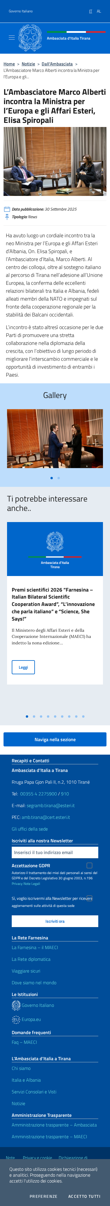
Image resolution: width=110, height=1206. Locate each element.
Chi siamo (21, 1068)
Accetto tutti (84, 1196)
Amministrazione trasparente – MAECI (49, 1136)
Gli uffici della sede (30, 828)
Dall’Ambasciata (57, 63)
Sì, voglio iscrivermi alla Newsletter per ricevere (52, 898)
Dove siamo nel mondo (34, 982)
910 (65, 793)
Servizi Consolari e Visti (34, 1091)
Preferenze (44, 1196)
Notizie (28, 63)
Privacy (17, 883)
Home (9, 63)
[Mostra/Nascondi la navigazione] (11, 37)
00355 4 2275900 (38, 793)
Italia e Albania (26, 1079)
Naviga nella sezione (55, 739)
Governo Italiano (21, 11)
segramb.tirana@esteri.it (51, 805)
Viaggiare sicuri (26, 970)
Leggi (27, 667)
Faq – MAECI (24, 1042)
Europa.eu (31, 1019)
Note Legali (31, 883)
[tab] (51, 478)
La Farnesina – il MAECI (35, 947)
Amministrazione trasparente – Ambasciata (54, 1124)
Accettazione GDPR (31, 865)
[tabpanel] (55, 440)
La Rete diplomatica (31, 959)
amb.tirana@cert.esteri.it (46, 817)
